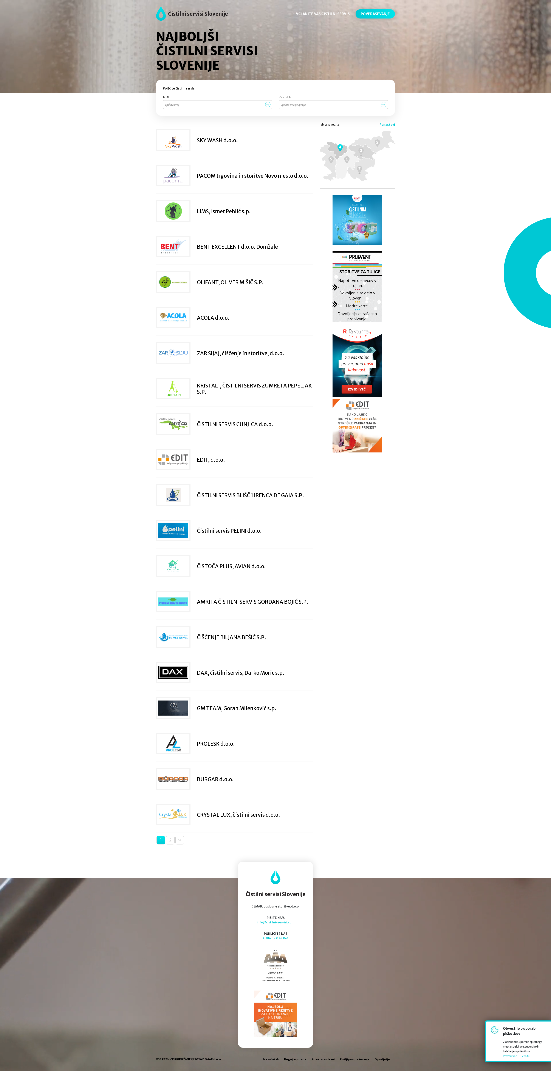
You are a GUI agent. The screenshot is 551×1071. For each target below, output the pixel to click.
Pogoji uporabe (295, 1059)
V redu (525, 1056)
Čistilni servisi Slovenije (198, 14)
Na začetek (271, 1059)
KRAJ (166, 97)
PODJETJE (285, 97)
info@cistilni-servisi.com (275, 922)
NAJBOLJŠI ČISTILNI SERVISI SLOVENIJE (207, 51)
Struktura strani (323, 1059)
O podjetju (382, 1059)
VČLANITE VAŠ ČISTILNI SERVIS (323, 14)
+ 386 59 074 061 (275, 938)
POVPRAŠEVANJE (375, 14)
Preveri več (510, 1056)
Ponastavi (387, 125)
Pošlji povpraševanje (354, 1059)
